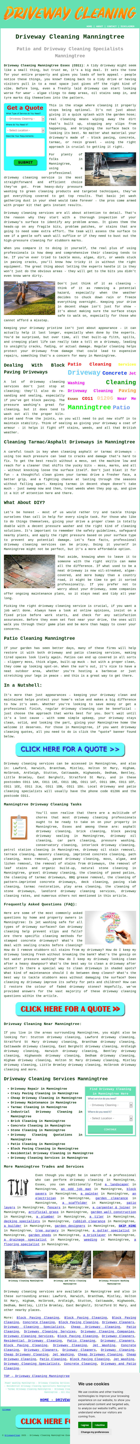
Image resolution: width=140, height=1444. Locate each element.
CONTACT (112, 26)
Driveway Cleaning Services (50, 1331)
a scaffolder (74, 1203)
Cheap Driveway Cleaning (95, 1327)
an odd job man (76, 1189)
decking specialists (22, 1221)
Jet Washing (104, 1345)
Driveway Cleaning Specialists (34, 1327)
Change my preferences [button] (95, 1432)
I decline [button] (100, 1425)
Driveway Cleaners (118, 1322)
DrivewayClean (12, 1435)
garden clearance (111, 1198)
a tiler (96, 1216)
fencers (53, 1207)
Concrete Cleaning (39, 1322)
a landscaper (117, 1184)
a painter (89, 1193)
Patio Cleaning (81, 1340)
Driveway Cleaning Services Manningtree (56, 1079)
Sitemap (6, 1410)
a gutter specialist (111, 1230)
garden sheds (40, 1235)
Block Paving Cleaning (38, 1317)
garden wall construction (113, 1212)
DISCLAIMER (127, 26)
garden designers (70, 1226)
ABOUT (99, 26)
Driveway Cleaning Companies (107, 1331)
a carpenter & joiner (111, 1207)
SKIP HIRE (127, 1226)
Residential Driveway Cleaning (33, 1340)
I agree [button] (85, 1425)
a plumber (45, 1216)
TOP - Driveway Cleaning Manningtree (37, 1376)
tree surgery (47, 1230)
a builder (12, 1226)
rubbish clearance (89, 1221)
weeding (90, 1239)
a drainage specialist (25, 1239)
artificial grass (44, 1212)
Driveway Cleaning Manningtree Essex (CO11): (44, 65)
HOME (89, 26)
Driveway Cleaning (70, 1345)
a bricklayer (94, 1235)
